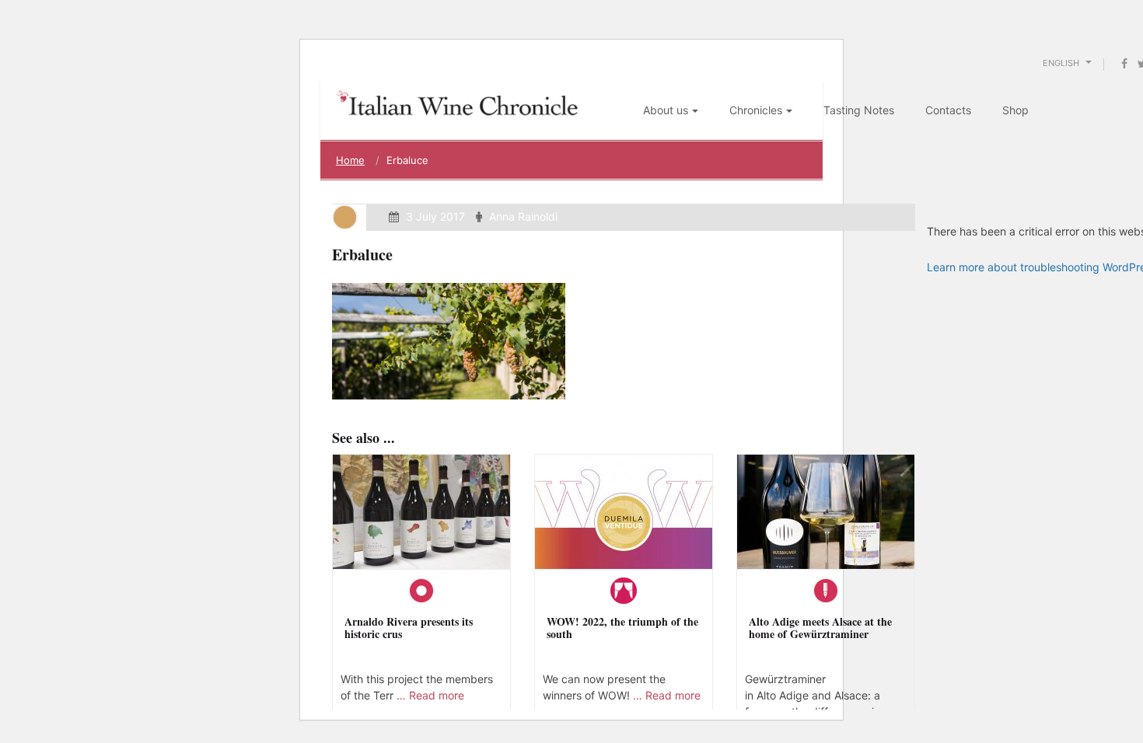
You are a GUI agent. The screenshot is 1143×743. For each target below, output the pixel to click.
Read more (436, 695)
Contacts (948, 110)
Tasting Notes (858, 110)
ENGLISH (1062, 63)
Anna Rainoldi (523, 216)
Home (350, 160)
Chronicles (755, 110)
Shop (1015, 110)
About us (665, 110)
